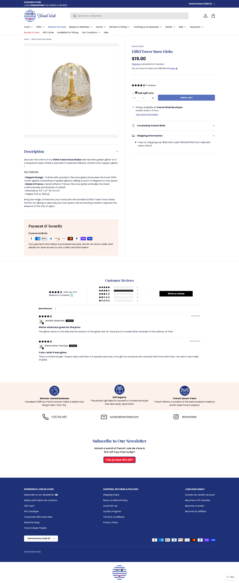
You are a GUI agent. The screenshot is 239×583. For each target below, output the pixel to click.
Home (99, 27)
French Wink (138, 46)
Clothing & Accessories (146, 27)
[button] (213, 16)
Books (169, 27)
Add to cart (186, 97)
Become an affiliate (195, 511)
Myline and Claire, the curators (40, 500)
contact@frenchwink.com (124, 416)
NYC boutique (31, 511)
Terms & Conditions (113, 516)
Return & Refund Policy (115, 500)
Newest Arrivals (57, 27)
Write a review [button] (176, 293)
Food (26, 27)
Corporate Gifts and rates (38, 516)
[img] (45, 316)
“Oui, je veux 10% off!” (119, 459)
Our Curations (89, 32)
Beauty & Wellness (79, 27)
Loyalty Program (112, 511)
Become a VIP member (197, 500)
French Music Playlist (35, 528)
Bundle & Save (31, 32)
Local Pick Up (110, 505)
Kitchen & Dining (118, 27)
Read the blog (31, 522)
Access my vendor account (200, 494)
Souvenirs (195, 27)
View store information (147, 114)
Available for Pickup (68, 32)
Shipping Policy (111, 494)
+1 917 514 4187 (59, 416)
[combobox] (129, 15)
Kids (181, 27)
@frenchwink (189, 416)
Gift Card (29, 505)
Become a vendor (194, 505)
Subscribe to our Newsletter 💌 (41, 494)
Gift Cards (48, 32)
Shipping (136, 64)
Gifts (38, 27)
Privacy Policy (110, 522)
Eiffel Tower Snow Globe (41, 39)
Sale (106, 32)
